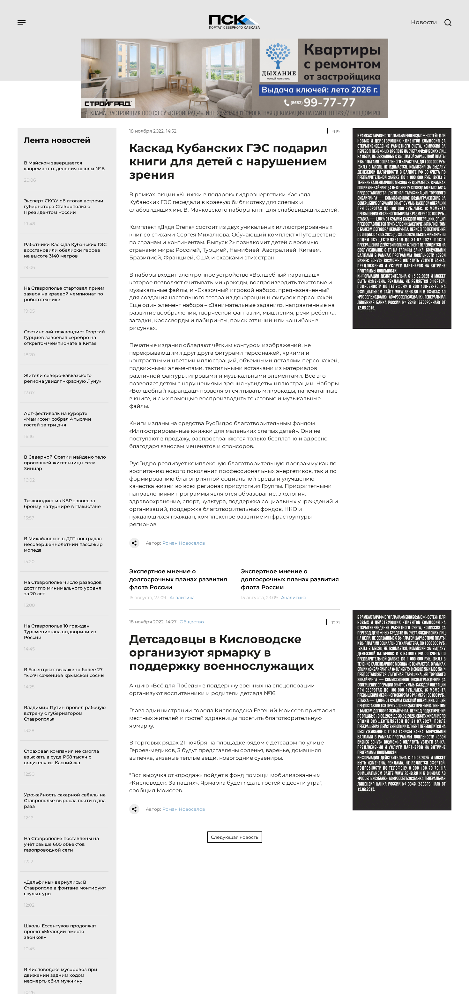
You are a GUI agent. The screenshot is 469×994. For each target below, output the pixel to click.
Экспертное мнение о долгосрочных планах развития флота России (178, 579)
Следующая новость (234, 837)
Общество (192, 622)
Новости (424, 22)
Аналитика (182, 597)
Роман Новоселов (183, 543)
